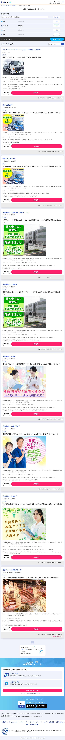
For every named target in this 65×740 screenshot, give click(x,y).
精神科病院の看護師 (9, 356)
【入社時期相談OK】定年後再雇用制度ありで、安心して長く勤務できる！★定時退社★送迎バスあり (31, 364)
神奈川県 (14, 5)
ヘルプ (45, 722)
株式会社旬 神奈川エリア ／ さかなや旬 (12, 572)
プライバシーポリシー (35, 722)
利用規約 (4, 722)
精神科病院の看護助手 (10, 496)
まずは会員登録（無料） (32, 690)
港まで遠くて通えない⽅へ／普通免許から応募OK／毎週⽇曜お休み (22, 57)
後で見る (7, 92)
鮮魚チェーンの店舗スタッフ (12, 570)
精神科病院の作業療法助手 (11, 426)
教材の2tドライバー (9, 158)
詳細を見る (37, 92)
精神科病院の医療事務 (10, 284)
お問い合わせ (59, 722)
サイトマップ (23, 722)
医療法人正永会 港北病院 (9, 214)
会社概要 (51, 722)
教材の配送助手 (8, 105)
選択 (57, 21)
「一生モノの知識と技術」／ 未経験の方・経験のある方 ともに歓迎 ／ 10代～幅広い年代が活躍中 (31, 577)
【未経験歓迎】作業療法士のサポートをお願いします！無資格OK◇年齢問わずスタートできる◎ (30, 434)
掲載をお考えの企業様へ (32, 724)
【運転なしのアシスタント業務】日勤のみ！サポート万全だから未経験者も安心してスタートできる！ (32, 112)
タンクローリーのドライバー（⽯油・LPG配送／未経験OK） (22, 50)
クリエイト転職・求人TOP (6, 5)
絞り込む (57, 17)
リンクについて (13, 722)
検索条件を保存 (57, 39)
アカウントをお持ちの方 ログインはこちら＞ (32, 693)
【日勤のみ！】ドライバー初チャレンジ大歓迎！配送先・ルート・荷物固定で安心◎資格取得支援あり (32, 166)
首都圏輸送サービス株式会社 (9, 107)
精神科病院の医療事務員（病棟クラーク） (16, 212)
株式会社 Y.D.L (6, 52)
